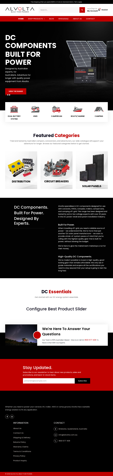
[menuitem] (21, 19)
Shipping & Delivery (22, 437)
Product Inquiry (20, 460)
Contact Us (18, 433)
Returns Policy (19, 442)
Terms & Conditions (22, 451)
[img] (5, 66)
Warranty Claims (21, 447)
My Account (92, 11)
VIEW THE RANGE (16, 91)
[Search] (82, 10)
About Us (17, 428)
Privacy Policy (19, 456)
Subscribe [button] (82, 381)
